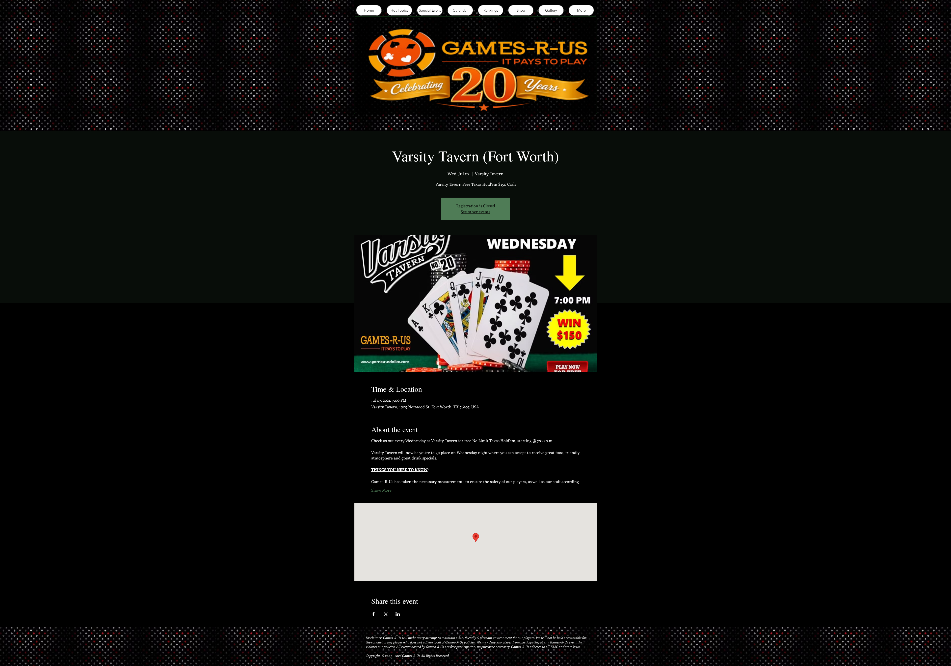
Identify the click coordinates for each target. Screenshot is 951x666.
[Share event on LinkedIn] (398, 614)
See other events (475, 211)
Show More (381, 490)
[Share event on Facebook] (373, 614)
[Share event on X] (385, 614)
